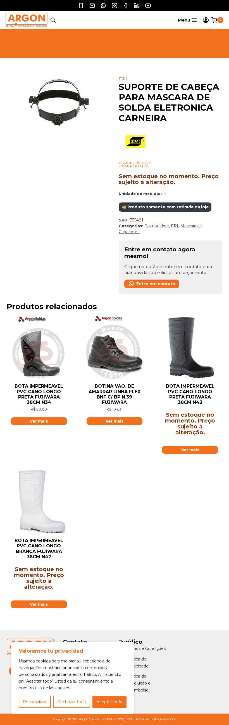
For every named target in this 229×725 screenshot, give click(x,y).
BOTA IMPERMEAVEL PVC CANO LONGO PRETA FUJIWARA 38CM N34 (39, 394)
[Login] (206, 20)
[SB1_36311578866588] (58, 103)
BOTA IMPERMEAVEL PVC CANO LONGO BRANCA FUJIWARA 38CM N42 (39, 548)
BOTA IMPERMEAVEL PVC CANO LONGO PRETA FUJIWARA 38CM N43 (190, 394)
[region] (72, 678)
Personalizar (35, 701)
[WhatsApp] (103, 5)
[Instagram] (114, 5)
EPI (123, 79)
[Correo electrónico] (92, 5)
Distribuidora (156, 225)
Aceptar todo (109, 701)
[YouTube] (148, 5)
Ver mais (190, 449)
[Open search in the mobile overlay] (53, 20)
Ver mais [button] (39, 421)
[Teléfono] (81, 5)
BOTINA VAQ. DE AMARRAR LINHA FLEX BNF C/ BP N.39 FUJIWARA (114, 394)
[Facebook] (125, 5)
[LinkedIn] (136, 5)
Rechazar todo (71, 701)
